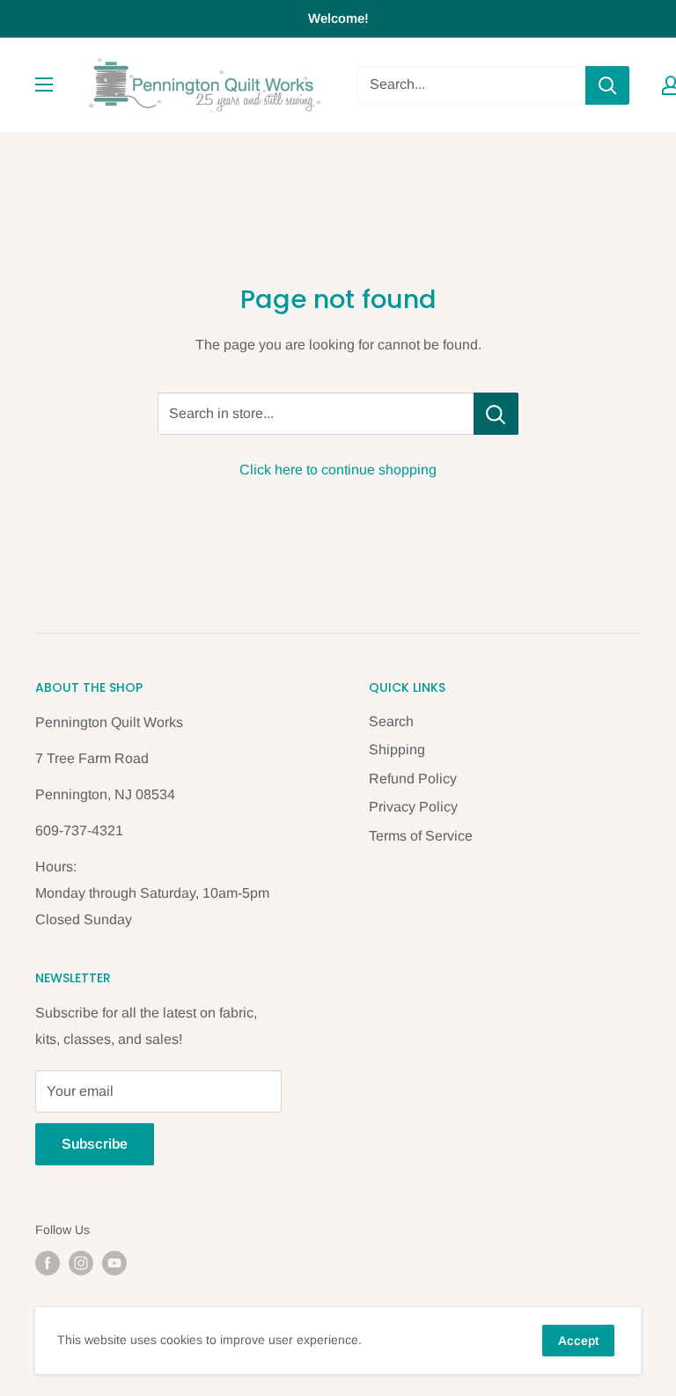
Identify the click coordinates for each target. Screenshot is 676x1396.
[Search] (607, 85)
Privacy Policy (413, 806)
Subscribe (95, 1143)
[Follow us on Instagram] (81, 1263)
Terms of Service (421, 835)
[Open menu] (44, 84)
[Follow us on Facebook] (47, 1263)
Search (391, 721)
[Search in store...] (496, 414)
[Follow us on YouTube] (114, 1263)
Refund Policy (413, 778)
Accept (578, 1341)
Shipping (397, 749)
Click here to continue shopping (338, 469)
